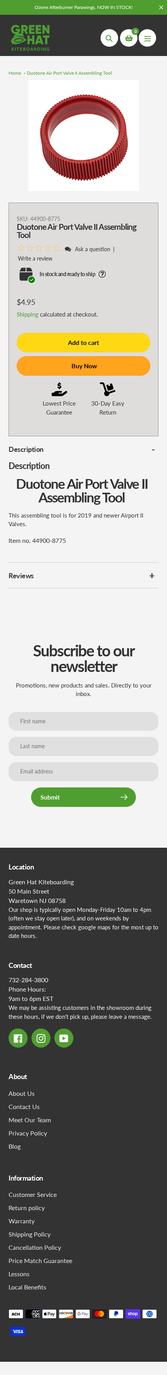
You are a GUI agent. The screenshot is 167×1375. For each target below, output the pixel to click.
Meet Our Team (30, 1119)
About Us (22, 1093)
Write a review (35, 258)
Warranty (22, 1221)
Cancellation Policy (35, 1247)
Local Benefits (27, 1287)
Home (15, 73)
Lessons (19, 1273)
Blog (15, 1146)
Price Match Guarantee (40, 1260)
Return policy (27, 1207)
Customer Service (33, 1194)
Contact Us (24, 1106)
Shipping (27, 314)
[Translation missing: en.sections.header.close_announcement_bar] (161, 7)
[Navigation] (147, 38)
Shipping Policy (29, 1234)
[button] (40, 248)
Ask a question (92, 249)
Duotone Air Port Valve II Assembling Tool (69, 73)
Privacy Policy (28, 1133)
